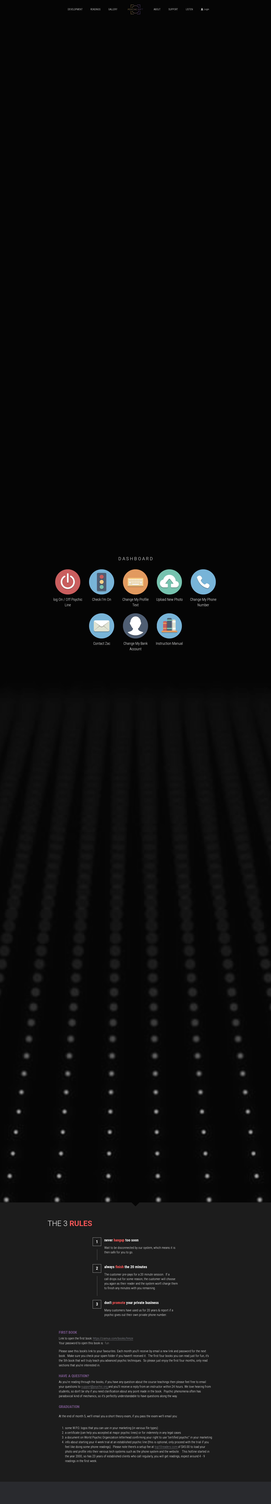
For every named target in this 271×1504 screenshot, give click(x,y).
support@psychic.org (94, 1387)
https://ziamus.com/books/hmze (113, 1338)
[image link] (67, 581)
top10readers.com (166, 1447)
